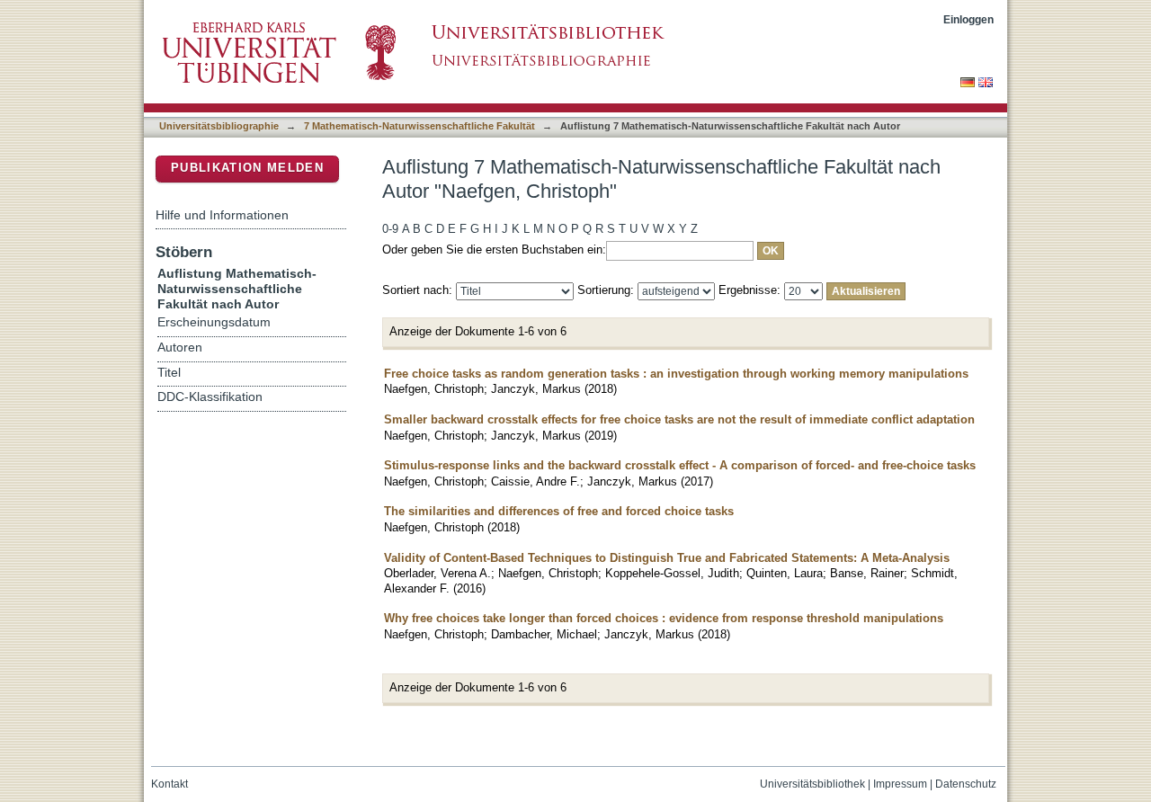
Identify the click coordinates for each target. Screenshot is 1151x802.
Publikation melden (247, 167)
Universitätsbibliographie (219, 125)
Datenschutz (965, 784)
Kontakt (169, 784)
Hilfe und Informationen (222, 215)
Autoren (179, 347)
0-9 (390, 229)
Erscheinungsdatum (214, 322)
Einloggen (968, 19)
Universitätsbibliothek (812, 784)
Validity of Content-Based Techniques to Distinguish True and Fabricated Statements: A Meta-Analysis (667, 558)
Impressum (900, 784)
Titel (169, 372)
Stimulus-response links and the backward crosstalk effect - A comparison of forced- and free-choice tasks (680, 465)
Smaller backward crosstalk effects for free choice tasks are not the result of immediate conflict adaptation (679, 419)
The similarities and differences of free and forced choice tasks (559, 511)
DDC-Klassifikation (210, 397)
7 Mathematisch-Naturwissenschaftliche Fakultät (419, 125)
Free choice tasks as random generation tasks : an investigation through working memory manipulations (676, 373)
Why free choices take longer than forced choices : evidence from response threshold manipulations (663, 618)
